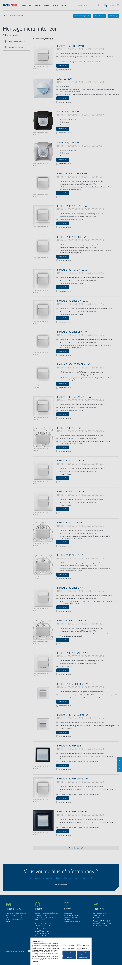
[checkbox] (64, 945)
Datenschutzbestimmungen (47, 940)
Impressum (57, 940)
